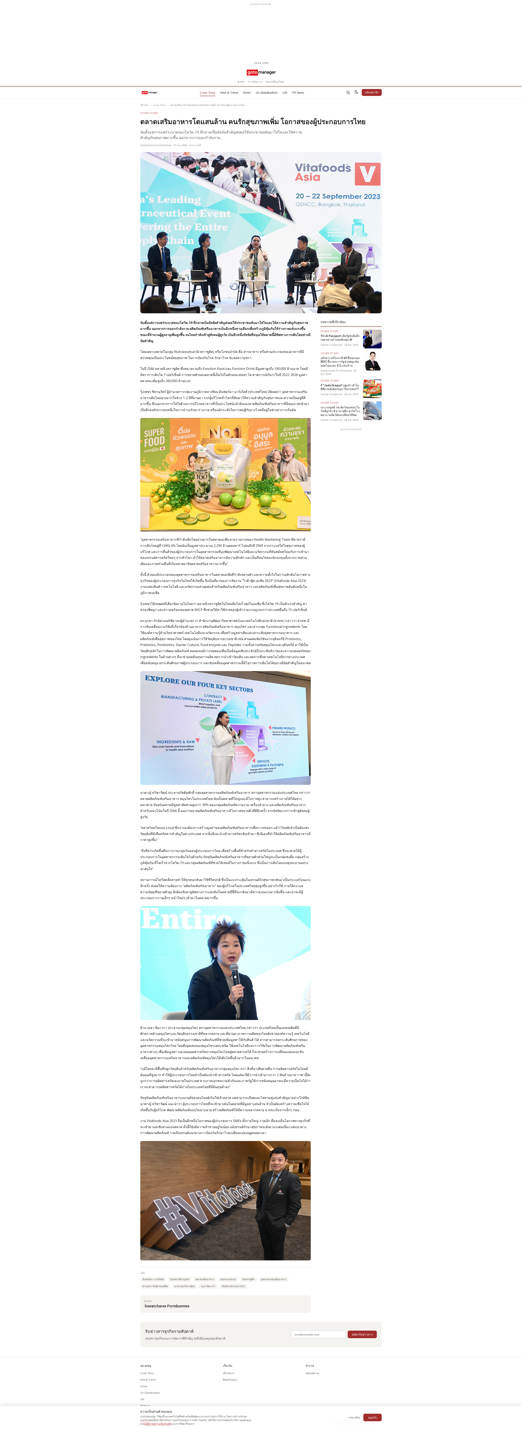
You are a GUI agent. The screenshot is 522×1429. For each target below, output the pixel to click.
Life (284, 93)
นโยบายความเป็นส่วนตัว (158, 1424)
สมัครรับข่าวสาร (362, 1334)
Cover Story (207, 93)
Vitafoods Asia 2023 (233, 1286)
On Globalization (267, 93)
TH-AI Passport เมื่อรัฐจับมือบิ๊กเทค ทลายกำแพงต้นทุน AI (340, 337)
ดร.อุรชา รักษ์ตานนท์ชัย (155, 1286)
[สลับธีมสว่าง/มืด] (356, 92)
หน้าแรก (144, 105)
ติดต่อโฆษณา (230, 1379)
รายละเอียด (354, 1417)
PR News (298, 93)
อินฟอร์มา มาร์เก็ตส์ (153, 1279)
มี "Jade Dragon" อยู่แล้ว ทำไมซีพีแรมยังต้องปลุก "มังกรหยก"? (340, 387)
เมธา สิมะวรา (208, 1286)
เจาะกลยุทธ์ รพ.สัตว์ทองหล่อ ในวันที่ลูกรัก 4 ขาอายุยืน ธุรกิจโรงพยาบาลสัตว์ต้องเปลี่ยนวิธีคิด (340, 411)
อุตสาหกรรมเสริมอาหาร (273, 1279)
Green (247, 93)
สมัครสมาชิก (371, 92)
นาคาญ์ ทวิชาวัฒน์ (184, 1286)
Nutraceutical (228, 1279)
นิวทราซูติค (248, 1279)
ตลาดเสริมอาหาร (205, 1279)
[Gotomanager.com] (261, 72)
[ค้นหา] (348, 92)
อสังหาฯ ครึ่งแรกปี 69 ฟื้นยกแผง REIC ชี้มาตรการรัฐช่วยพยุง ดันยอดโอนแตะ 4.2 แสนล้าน (340, 361)
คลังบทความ (312, 1373)
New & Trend (229, 93)
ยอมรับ (372, 1417)
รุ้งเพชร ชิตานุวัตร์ (179, 1279)
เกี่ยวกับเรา (228, 1373)
